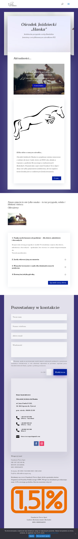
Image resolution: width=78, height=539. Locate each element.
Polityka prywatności (51, 533)
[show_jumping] (17, 224)
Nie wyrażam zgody (43, 536)
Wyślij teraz (60, 372)
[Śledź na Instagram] (41, 443)
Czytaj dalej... (39, 85)
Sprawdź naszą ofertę (58, 282)
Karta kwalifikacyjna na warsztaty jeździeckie (39, 73)
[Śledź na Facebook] (36, 443)
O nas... (57, 178)
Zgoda (32, 536)
